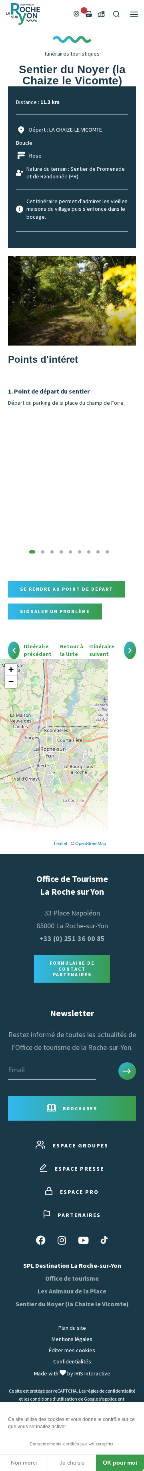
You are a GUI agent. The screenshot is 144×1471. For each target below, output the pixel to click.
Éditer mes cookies (72, 1350)
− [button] (11, 682)
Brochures (80, 1108)
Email (16, 1069)
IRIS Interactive (92, 1373)
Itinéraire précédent (38, 650)
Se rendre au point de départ (66, 589)
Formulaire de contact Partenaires (72, 968)
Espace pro (79, 1191)
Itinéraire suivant (101, 650)
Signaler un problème (55, 611)
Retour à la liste (71, 650)
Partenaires (79, 1215)
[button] (32, 552)
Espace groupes (80, 1145)
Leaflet (60, 843)
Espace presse (79, 1168)
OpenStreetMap (90, 843)
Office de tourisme (72, 1278)
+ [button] (11, 670)
